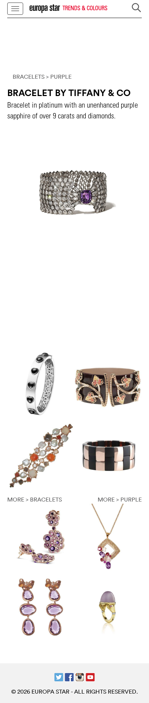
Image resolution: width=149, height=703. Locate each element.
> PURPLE (59, 76)
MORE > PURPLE (120, 499)
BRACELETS (28, 76)
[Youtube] (90, 676)
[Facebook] (69, 676)
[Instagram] (79, 676)
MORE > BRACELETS (34, 499)
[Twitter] (58, 676)
